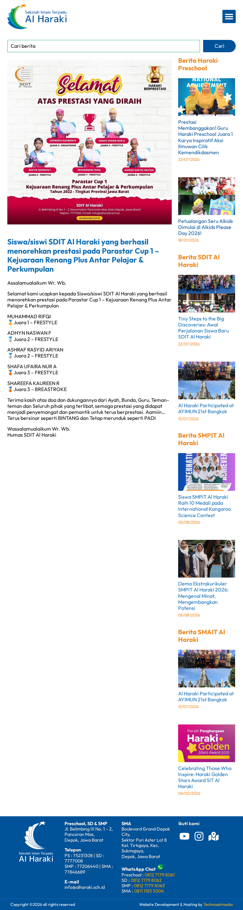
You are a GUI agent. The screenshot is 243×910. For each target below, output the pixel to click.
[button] (229, 16)
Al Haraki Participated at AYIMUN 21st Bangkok (206, 408)
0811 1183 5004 (149, 891)
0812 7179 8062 (146, 880)
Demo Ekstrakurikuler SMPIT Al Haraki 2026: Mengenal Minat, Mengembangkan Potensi (203, 595)
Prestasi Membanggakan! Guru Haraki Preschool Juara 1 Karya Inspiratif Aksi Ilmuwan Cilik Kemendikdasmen (205, 137)
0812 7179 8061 (160, 875)
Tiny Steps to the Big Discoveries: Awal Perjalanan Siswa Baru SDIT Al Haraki (203, 327)
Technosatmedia (218, 904)
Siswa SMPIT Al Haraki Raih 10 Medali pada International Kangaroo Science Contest (204, 506)
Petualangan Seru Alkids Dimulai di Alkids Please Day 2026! (205, 227)
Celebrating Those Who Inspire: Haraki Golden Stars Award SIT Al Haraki (205, 777)
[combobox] (103, 46)
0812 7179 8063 (149, 885)
